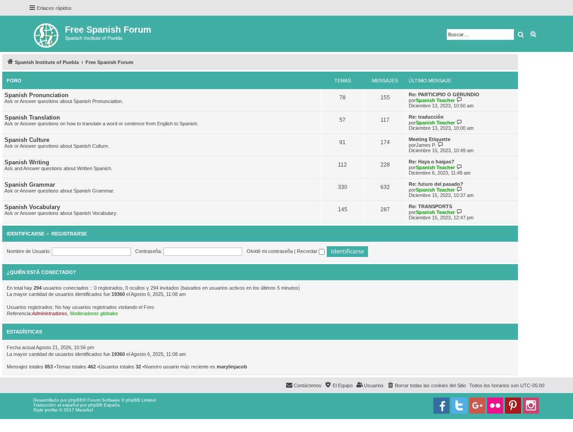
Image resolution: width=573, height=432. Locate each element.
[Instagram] (531, 406)
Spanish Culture (26, 140)
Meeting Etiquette (429, 139)
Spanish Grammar (29, 184)
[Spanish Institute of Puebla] (47, 34)
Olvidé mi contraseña (270, 251)
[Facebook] (441, 406)
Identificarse (25, 233)
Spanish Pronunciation (36, 95)
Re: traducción (426, 117)
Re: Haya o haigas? (431, 161)
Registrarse (69, 233)
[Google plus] (477, 406)
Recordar (308, 251)
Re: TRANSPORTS (430, 206)
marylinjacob (232, 366)
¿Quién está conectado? (41, 272)
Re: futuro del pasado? (436, 184)
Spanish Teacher (435, 100)
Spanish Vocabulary (32, 207)
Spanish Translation (32, 117)
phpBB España (104, 404)
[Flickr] (495, 406)
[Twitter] (459, 406)
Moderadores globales (94, 313)
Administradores (49, 313)
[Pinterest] (513, 406)
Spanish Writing (26, 162)
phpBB (75, 400)
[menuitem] (426, 385)
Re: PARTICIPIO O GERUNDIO (444, 94)
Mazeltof (84, 409)
